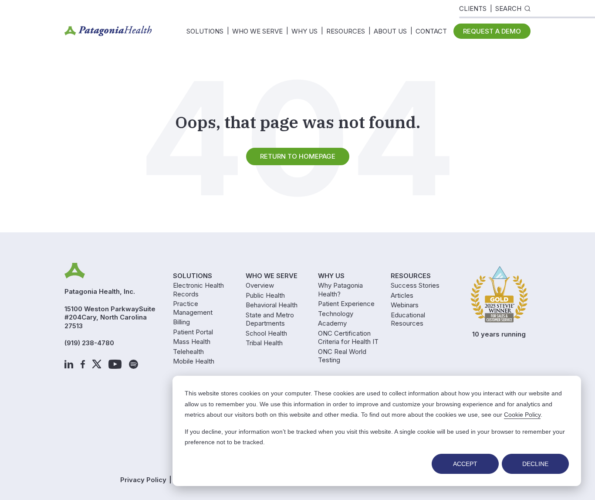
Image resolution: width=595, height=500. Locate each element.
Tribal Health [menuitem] (264, 343)
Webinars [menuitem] (405, 305)
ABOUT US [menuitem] (390, 31)
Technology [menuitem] (335, 314)
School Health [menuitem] (266, 333)
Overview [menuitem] (260, 285)
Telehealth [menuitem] (188, 351)
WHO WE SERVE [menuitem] (257, 31)
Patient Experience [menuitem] (346, 303)
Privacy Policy (143, 480)
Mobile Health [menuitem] (193, 361)
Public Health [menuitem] (265, 295)
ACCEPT (465, 463)
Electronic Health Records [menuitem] (198, 289)
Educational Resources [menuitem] (408, 319)
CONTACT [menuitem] (431, 31)
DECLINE (535, 463)
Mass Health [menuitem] (191, 341)
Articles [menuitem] (402, 295)
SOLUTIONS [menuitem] (204, 31)
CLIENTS (473, 8)
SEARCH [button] (508, 8)
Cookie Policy (522, 414)
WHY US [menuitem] (304, 31)
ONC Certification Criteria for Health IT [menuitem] (348, 337)
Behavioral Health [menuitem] (272, 305)
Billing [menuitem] (181, 322)
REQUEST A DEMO (492, 31)
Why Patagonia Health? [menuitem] (340, 289)
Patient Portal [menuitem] (193, 332)
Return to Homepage (297, 156)
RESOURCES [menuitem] (345, 31)
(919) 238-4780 (89, 343)
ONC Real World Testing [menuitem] (342, 355)
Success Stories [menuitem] (415, 285)
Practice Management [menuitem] (193, 307)
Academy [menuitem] (332, 323)
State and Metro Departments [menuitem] (270, 319)
